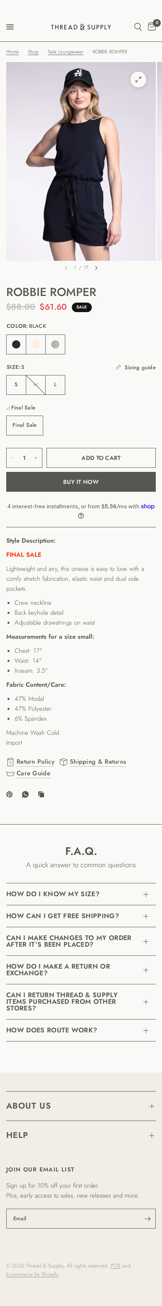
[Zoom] (138, 79)
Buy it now (81, 482)
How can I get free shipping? (62, 916)
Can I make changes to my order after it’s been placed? (69, 941)
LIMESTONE (36, 344)
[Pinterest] (11, 794)
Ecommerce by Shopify (32, 1274)
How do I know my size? (53, 894)
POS (115, 1266)
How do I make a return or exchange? (58, 970)
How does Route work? (51, 1030)
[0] (150, 26)
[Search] (138, 26)
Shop (33, 51)
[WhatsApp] (27, 794)
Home (12, 51)
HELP (17, 1135)
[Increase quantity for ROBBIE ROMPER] (35, 457)
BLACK (16, 344)
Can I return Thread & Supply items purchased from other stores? (62, 1001)
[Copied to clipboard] (43, 794)
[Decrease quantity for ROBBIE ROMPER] (13, 457)
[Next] (96, 268)
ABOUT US (28, 1106)
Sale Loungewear (65, 51)
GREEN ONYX (55, 344)
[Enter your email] (147, 1219)
